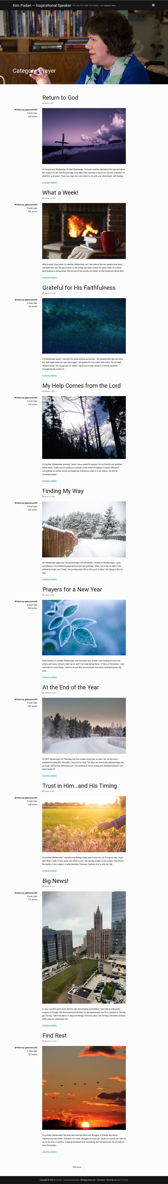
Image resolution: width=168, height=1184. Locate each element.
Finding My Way (63, 490)
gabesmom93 (31, 110)
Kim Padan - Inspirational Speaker (67, 1180)
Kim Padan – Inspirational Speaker (42, 5)
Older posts (77, 1167)
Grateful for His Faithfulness (79, 287)
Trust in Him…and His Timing (79, 785)
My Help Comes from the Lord (81, 385)
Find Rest (54, 1035)
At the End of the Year (70, 687)
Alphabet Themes (121, 1180)
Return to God (60, 97)
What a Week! (60, 192)
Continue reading (49, 182)
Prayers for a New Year (72, 589)
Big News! (55, 880)
